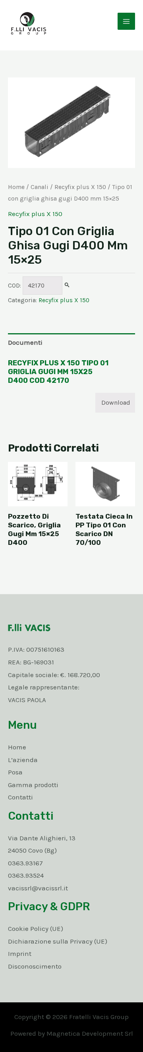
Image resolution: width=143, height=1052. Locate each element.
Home (16, 187)
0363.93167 (25, 863)
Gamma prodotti (33, 785)
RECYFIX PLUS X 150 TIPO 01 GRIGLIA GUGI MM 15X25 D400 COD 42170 (58, 371)
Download (115, 402)
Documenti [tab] (25, 342)
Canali (39, 187)
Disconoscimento (35, 966)
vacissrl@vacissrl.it (38, 888)
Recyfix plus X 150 (80, 187)
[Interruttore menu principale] (126, 21)
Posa (15, 772)
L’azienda (23, 760)
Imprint (19, 953)
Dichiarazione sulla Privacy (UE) (57, 941)
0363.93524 (26, 875)
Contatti (20, 797)
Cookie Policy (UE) (35, 928)
